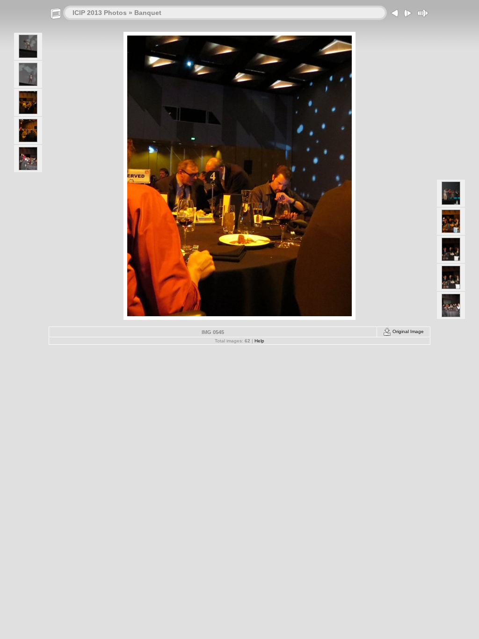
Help (259, 340)
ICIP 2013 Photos (100, 12)
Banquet (147, 12)
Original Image (407, 331)
